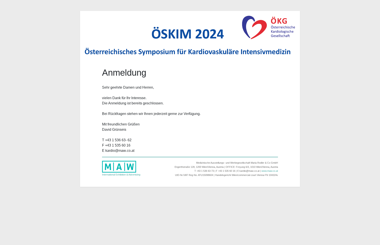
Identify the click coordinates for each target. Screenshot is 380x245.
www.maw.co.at (269, 171)
